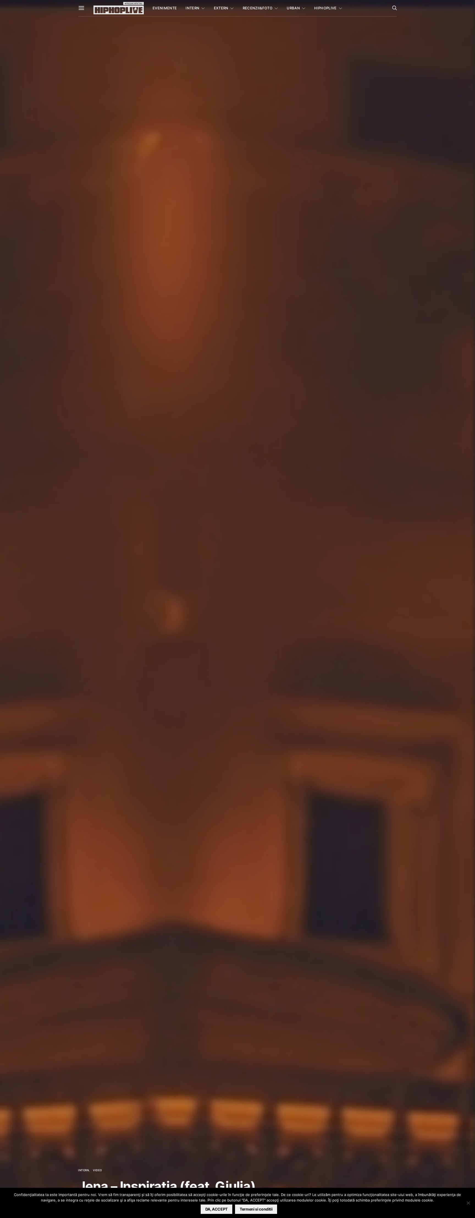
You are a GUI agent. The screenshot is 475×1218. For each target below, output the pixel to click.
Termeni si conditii (256, 1209)
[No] (468, 1203)
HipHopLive (325, 8)
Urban (293, 8)
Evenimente (165, 8)
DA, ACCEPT (216, 1209)
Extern (221, 8)
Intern (192, 8)
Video (97, 1170)
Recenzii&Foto (257, 8)
